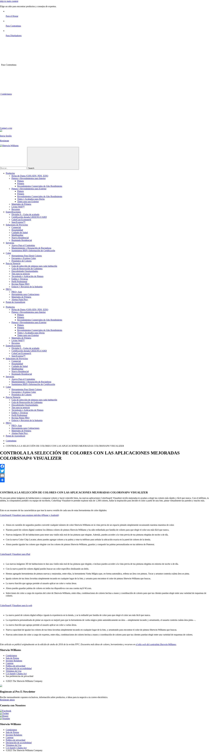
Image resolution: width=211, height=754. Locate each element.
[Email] (105, 475)
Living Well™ (18, 207)
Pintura (20, 181)
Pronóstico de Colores (21, 261)
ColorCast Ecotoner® (21, 219)
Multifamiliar (17, 235)
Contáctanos (6, 94)
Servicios (10, 243)
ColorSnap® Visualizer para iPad (15, 554)
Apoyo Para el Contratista (23, 245)
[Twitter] (105, 471)
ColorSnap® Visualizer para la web (16, 605)
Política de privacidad (15, 666)
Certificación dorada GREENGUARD (29, 217)
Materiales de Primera (21, 204)
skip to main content (9, 1)
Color (8, 253)
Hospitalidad (17, 230)
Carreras (9, 663)
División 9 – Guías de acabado (25, 214)
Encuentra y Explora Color (23, 258)
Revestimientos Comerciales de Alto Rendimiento (39, 186)
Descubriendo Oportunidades (24, 271)
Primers (20, 183)
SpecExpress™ (18, 222)
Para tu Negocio (13, 263)
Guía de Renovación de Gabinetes (26, 268)
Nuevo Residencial (20, 237)
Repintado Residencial (21, 240)
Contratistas (11, 441)
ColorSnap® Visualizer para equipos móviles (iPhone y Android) (29, 515)
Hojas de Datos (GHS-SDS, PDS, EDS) (29, 176)
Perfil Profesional (19, 281)
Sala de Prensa (12, 658)
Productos (10, 173)
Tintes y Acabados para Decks (31, 199)
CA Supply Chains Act (16, 673)
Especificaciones (13, 212)
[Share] (105, 480)
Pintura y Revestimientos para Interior (28, 178)
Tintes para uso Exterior (28, 201)
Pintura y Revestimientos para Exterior (28, 188)
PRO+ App (16, 292)
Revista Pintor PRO (20, 284)
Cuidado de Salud (19, 232)
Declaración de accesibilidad (19, 668)
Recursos (15, 209)
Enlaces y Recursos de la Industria (26, 286)
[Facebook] (105, 466)
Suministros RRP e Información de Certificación (33, 250)
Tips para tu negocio (20, 274)
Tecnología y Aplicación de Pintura (27, 276)
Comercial (16, 227)
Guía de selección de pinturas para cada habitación (34, 266)
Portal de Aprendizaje (15, 302)
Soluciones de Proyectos (17, 225)
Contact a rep (6, 128)
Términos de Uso (13, 671)
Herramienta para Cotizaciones (25, 294)
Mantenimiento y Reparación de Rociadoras (31, 248)
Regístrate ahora (7, 700)
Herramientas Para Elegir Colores (26, 255)
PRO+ (9, 289)
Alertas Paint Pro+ (19, 299)
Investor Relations (14, 660)
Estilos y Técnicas (19, 279)
